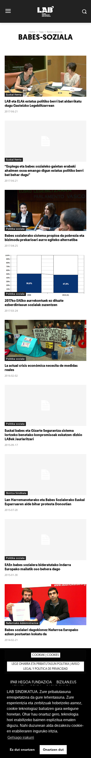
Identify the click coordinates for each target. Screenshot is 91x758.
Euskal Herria (13, 94)
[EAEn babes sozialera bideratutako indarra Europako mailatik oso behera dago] (45, 539)
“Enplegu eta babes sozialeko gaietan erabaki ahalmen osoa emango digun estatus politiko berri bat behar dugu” (44, 171)
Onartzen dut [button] (53, 749)
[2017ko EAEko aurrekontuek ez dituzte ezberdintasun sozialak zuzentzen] (45, 275)
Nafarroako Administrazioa (22, 623)
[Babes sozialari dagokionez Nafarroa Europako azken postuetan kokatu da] (45, 604)
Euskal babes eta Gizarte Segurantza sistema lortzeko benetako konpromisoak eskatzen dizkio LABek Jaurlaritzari (43, 435)
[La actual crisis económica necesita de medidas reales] (45, 340)
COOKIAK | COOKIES (45, 655)
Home (32, 32)
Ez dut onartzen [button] (22, 749)
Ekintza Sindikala (16, 493)
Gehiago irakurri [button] (20, 737)
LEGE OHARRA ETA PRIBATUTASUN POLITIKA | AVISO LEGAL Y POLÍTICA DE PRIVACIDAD (45, 666)
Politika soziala (15, 228)
